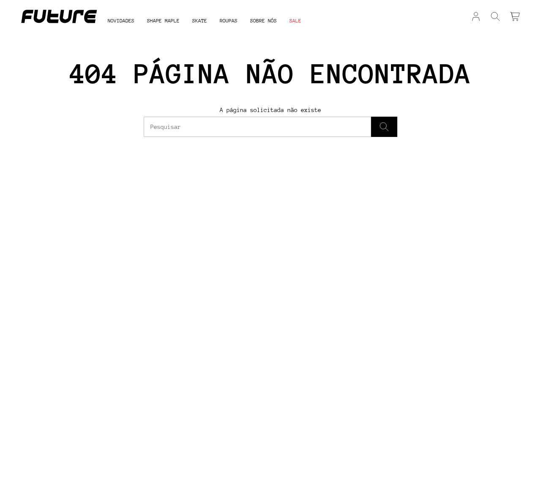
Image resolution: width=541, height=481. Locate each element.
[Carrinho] (515, 16)
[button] (163, 21)
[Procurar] (384, 127)
